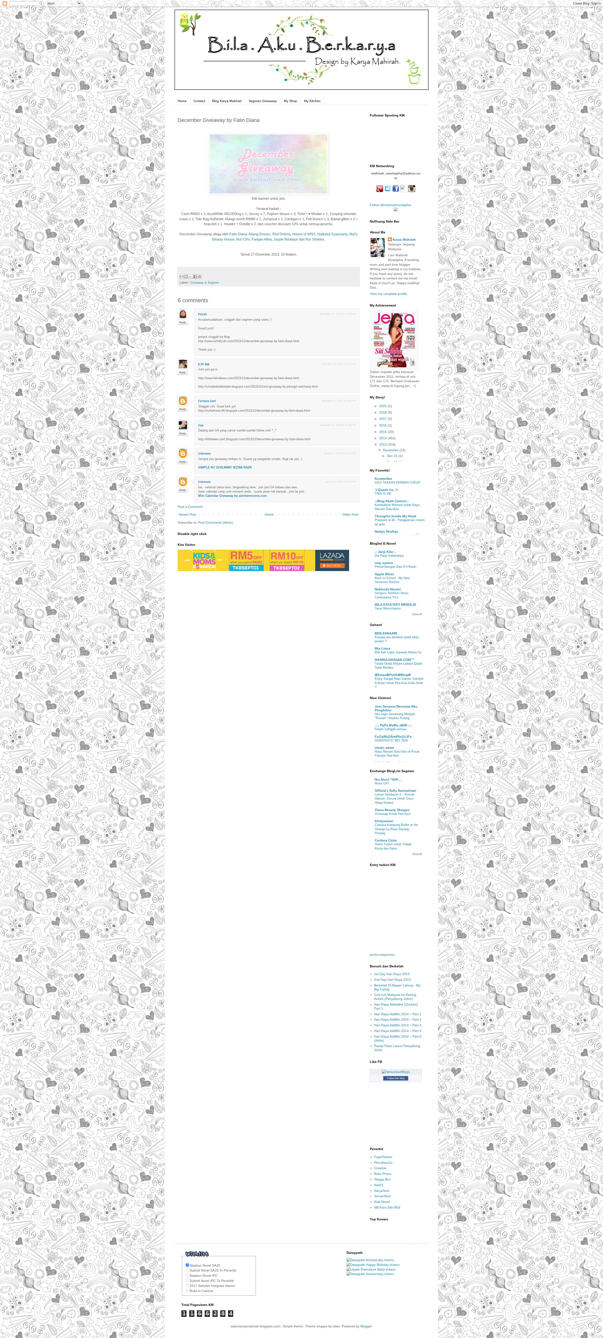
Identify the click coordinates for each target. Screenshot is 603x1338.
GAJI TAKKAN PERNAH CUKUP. (398, 482)
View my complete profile (388, 294)
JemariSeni (382, 1196)
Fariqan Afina (262, 239)
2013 (383, 444)
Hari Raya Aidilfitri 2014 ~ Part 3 (397, 1025)
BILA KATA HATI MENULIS (395, 604)
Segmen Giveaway (263, 101)
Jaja (201, 425)
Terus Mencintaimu (388, 608)
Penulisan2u (383, 1162)
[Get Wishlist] (197, 1259)
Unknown (204, 453)
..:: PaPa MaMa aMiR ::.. (393, 725)
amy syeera (384, 563)
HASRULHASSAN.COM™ (394, 660)
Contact (199, 101)
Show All (417, 614)
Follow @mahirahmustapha (390, 205)
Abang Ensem (259, 234)
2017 (383, 419)
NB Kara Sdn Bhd (387, 1207)
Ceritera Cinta (386, 840)
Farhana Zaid (207, 401)
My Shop (290, 101)
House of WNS (303, 234)
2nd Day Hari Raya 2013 (392, 980)
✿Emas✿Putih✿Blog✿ (393, 675)
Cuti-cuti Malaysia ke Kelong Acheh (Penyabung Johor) (395, 997)
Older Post (350, 514)
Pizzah (202, 314)
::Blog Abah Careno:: (392, 501)
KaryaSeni (381, 1191)
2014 (383, 438)
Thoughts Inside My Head (395, 516)
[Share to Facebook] (195, 276)
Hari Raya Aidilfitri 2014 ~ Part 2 (397, 1019)
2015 (383, 432)
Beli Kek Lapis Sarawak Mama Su (398, 652)
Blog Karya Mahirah (227, 101)
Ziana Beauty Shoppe (392, 810)
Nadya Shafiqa (386, 531)
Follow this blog (395, 1078)
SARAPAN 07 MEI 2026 (391, 740)
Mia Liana (382, 648)
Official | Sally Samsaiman (395, 790)
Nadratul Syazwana (332, 234)
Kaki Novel (382, 1202)
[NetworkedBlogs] (396, 1072)
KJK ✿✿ (203, 364)
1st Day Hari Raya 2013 (392, 974)
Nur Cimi (243, 239)
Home (182, 101)
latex (336, 1326)
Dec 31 (393, 456)
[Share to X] (190, 276)
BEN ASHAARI (386, 633)
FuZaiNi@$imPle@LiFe (393, 736)
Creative (380, 1168)
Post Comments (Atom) (215, 522)
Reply (182, 322)
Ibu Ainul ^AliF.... (388, 779)
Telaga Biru (382, 1179)
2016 (383, 425)
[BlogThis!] (186, 276)
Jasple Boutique (285, 239)
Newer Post (187, 514)
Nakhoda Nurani (388, 589)
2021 (383, 406)
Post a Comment (190, 507)
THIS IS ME (383, 493)
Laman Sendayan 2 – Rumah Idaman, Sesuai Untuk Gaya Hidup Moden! (394, 798)
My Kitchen (312, 101)
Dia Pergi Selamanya (389, 555)
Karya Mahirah (404, 239)
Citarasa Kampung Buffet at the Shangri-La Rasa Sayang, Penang (396, 829)
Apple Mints (384, 574)
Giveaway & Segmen (204, 282)
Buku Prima (382, 1174)
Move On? (382, 783)
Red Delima (281, 234)
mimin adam (384, 748)
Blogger (366, 1326)
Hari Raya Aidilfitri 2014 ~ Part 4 (397, 1031)
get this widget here (382, 954)
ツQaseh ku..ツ (387, 490)
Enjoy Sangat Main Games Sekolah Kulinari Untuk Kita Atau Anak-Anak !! (399, 683)
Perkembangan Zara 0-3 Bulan (395, 566)
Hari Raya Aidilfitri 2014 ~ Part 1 (397, 1014)
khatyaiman (384, 821)
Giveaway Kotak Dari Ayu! (393, 814)
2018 (383, 412)
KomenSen (383, 479)
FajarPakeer (383, 1157)
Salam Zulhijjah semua (390, 729)
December (391, 450)
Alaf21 (378, 1185)
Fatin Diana (238, 234)
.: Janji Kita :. (385, 552)
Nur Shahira (315, 239)
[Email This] (181, 276)
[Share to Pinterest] (199, 276)
